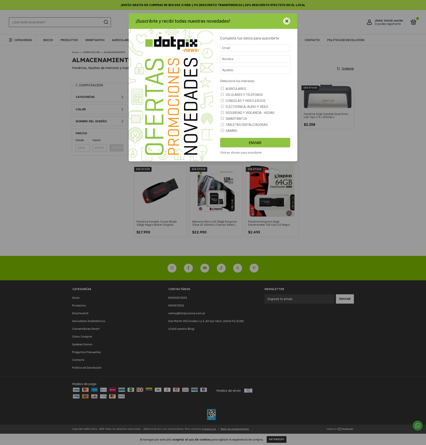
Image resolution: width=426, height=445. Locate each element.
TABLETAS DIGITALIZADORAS (247, 125)
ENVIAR (255, 142)
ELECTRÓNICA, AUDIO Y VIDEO (247, 107)
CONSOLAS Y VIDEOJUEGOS (246, 101)
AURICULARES (236, 89)
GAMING (231, 131)
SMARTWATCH (236, 119)
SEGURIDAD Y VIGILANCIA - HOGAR (250, 113)
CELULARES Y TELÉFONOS (244, 95)
